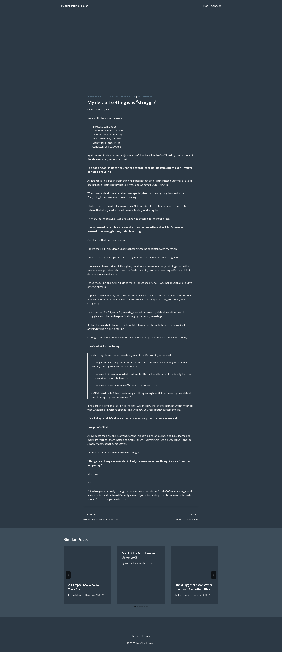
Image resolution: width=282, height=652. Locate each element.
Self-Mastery (145, 96)
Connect (216, 5)
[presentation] (87, 562)
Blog (205, 5)
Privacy (146, 636)
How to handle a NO (187, 517)
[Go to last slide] (68, 575)
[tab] (135, 606)
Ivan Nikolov (96, 109)
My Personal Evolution (123, 96)
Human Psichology (97, 96)
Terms (135, 636)
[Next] (213, 575)
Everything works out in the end (101, 517)
